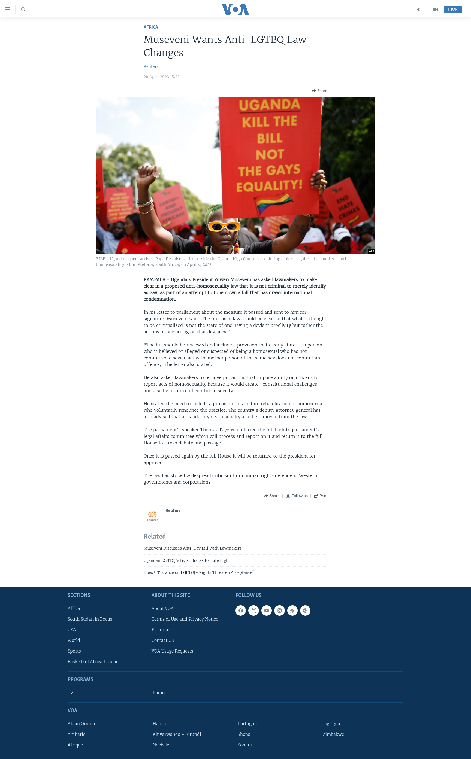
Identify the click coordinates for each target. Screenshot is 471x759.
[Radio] (419, 9)
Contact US (163, 640)
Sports (74, 651)
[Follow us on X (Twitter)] (253, 610)
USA (72, 629)
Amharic (76, 734)
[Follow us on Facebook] (240, 610)
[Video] (435, 9)
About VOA (163, 608)
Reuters (151, 66)
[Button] (319, 90)
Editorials (162, 629)
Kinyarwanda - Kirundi (177, 734)
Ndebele (161, 745)
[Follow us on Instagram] (279, 610)
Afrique (75, 745)
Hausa (159, 723)
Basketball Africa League (93, 661)
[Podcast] (305, 610)
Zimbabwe (333, 734)
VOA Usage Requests (172, 651)
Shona (244, 734)
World (74, 640)
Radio (159, 692)
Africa (151, 27)
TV (70, 692)
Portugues (248, 723)
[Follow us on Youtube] (266, 610)
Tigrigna (331, 723)
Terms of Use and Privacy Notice (185, 618)
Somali (245, 745)
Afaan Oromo (81, 723)
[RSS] (292, 610)
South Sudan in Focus (90, 618)
